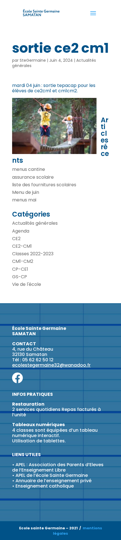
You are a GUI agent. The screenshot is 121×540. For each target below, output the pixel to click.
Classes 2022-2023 (32, 254)
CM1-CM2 (22, 261)
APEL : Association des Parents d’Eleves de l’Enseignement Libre (58, 467)
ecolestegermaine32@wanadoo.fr (51, 365)
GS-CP (19, 277)
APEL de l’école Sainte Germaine (51, 475)
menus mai (24, 200)
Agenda (20, 231)
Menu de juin (25, 192)
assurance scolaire (33, 177)
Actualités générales (35, 223)
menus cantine (28, 169)
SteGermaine (33, 60)
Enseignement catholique (44, 486)
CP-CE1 (20, 269)
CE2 (16, 238)
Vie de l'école (26, 284)
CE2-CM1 (22, 246)
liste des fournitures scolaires (44, 184)
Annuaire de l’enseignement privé (53, 480)
